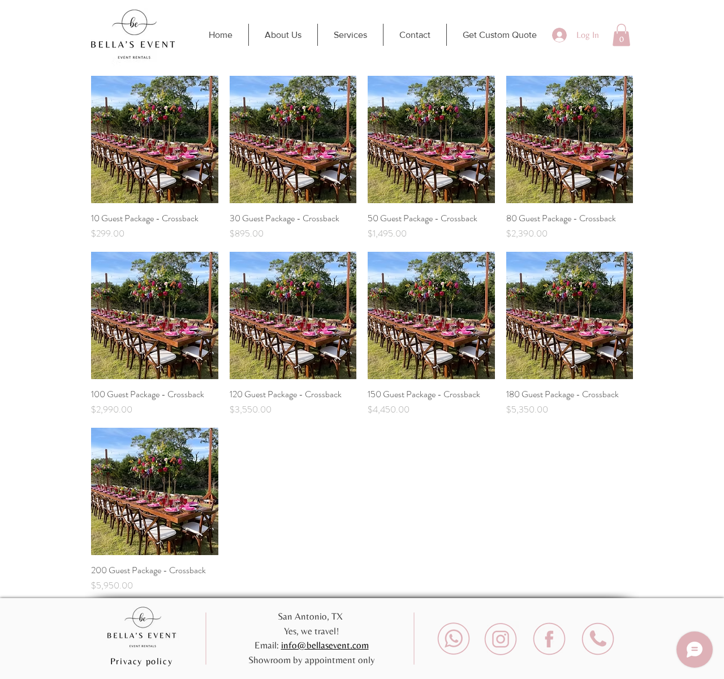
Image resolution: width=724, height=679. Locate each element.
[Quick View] (154, 139)
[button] (621, 35)
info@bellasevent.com (325, 645)
